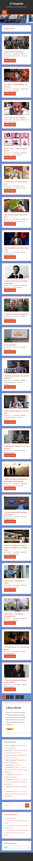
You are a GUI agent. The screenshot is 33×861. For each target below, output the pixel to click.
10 (17, 697)
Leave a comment (14, 91)
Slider (16, 56)
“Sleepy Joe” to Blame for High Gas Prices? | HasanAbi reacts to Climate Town (16, 547)
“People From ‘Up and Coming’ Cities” (16, 314)
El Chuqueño (16, 3)
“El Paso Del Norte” (10, 345)
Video (19, 56)
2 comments (9, 349)
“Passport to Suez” (11, 818)
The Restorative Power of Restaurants (17, 830)
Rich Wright (18, 684)
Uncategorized (7, 188)
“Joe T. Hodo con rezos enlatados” (15, 118)
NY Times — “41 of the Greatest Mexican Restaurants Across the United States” (16, 769)
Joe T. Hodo (25, 89)
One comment (13, 122)
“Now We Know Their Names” (14, 52)
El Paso (12, 56)
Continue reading (9, 61)
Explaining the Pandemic (10, 382)
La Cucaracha (16, 765)
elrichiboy (17, 54)
